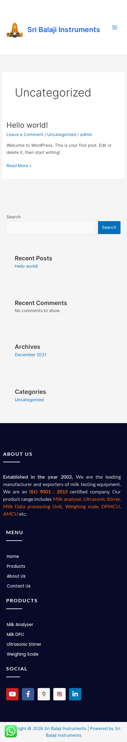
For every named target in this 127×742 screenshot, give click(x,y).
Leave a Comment (24, 134)
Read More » (18, 165)
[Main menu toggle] (115, 27)
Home (13, 556)
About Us (16, 576)
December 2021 (30, 354)
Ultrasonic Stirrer (24, 644)
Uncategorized (61, 134)
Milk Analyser (20, 625)
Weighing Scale (23, 654)
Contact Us (19, 586)
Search (13, 216)
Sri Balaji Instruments (63, 29)
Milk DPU (15, 634)
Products (16, 566)
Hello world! (27, 125)
